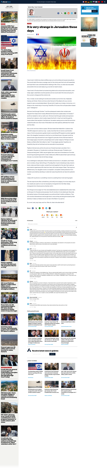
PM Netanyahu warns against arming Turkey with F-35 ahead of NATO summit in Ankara (9, 116)
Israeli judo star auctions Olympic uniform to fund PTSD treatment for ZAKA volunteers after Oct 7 (8, 441)
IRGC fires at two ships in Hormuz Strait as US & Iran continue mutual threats (9, 201)
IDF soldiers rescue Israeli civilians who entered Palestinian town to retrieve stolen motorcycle (9, 180)
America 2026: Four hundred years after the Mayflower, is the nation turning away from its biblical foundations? (9, 29)
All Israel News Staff (32, 326)
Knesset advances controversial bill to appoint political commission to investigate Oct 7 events (9, 158)
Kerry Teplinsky (31, 16)
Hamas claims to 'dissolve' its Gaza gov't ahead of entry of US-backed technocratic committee (9, 222)
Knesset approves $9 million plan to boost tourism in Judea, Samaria (8, 349)
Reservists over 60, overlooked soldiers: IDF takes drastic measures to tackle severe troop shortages (9, 308)
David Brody (30, 377)
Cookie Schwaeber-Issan (66, 326)
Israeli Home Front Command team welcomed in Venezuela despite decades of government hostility (9, 73)
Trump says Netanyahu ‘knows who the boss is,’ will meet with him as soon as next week (52, 340)
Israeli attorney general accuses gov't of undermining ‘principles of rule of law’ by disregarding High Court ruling (9, 373)
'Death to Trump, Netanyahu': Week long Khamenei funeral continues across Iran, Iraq (9, 244)
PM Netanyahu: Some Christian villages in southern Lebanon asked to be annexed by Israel (9, 396)
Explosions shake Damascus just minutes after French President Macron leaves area (9, 136)
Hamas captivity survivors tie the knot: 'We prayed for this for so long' (8, 265)
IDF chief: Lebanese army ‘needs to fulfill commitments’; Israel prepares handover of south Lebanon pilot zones (8, 418)
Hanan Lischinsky (31, 344)
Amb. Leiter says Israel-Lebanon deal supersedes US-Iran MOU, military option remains (9, 95)
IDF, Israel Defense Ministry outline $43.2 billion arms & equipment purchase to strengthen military (9, 286)
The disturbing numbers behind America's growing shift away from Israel (9, 52)
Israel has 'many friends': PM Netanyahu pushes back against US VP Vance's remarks (9, 329)
